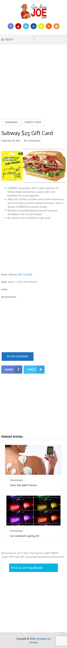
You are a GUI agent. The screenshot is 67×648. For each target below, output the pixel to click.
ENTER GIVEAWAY (17, 356)
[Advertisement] (33, 79)
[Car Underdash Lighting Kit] (33, 510)
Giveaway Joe (43, 638)
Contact (33, 642)
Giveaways (11, 122)
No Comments (32, 141)
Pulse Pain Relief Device (23, 485)
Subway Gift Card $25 (20, 274)
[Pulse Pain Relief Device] (33, 460)
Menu (9, 39)
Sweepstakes (33, 122)
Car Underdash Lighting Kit (24, 535)
